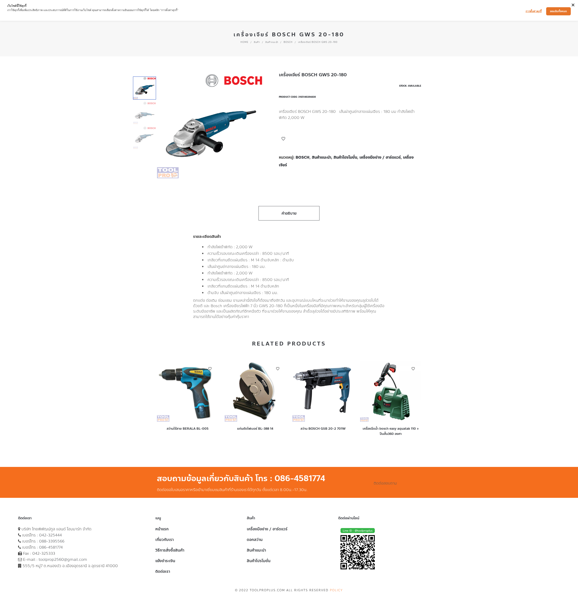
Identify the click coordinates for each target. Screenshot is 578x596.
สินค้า (257, 42)
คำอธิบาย (289, 213)
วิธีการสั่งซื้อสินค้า (169, 550)
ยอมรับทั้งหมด (558, 11)
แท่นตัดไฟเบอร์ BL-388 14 (255, 428)
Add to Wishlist (283, 139)
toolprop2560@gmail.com (63, 559)
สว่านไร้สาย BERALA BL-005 (187, 428)
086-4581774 (51, 547)
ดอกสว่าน (255, 540)
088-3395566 (51, 541)
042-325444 (50, 535)
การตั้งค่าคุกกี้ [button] (534, 11)
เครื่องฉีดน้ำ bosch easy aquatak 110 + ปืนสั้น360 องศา (391, 431)
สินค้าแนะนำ (271, 42)
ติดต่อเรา (162, 571)
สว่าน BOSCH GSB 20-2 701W (323, 428)
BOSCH (288, 42)
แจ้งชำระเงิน (165, 561)
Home (244, 42)
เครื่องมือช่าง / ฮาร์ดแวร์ (380, 157)
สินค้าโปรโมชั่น (345, 157)
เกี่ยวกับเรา (164, 540)
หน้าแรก (162, 529)
